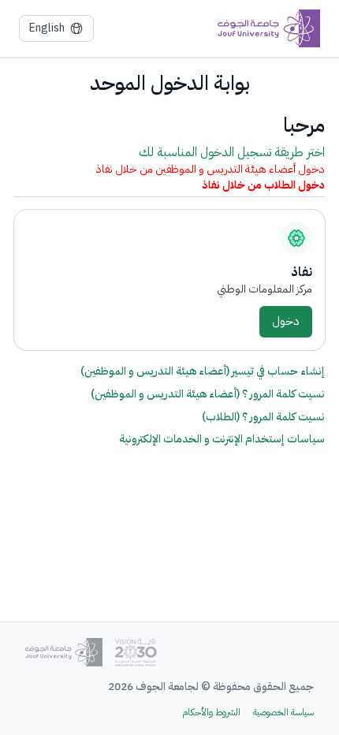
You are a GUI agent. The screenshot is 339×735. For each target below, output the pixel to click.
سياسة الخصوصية (283, 712)
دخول (286, 321)
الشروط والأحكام (211, 712)
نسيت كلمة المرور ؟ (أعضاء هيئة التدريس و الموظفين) (208, 394)
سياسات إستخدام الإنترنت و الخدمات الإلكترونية (222, 439)
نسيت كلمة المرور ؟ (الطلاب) (263, 417)
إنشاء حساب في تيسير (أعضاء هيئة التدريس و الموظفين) (202, 371)
